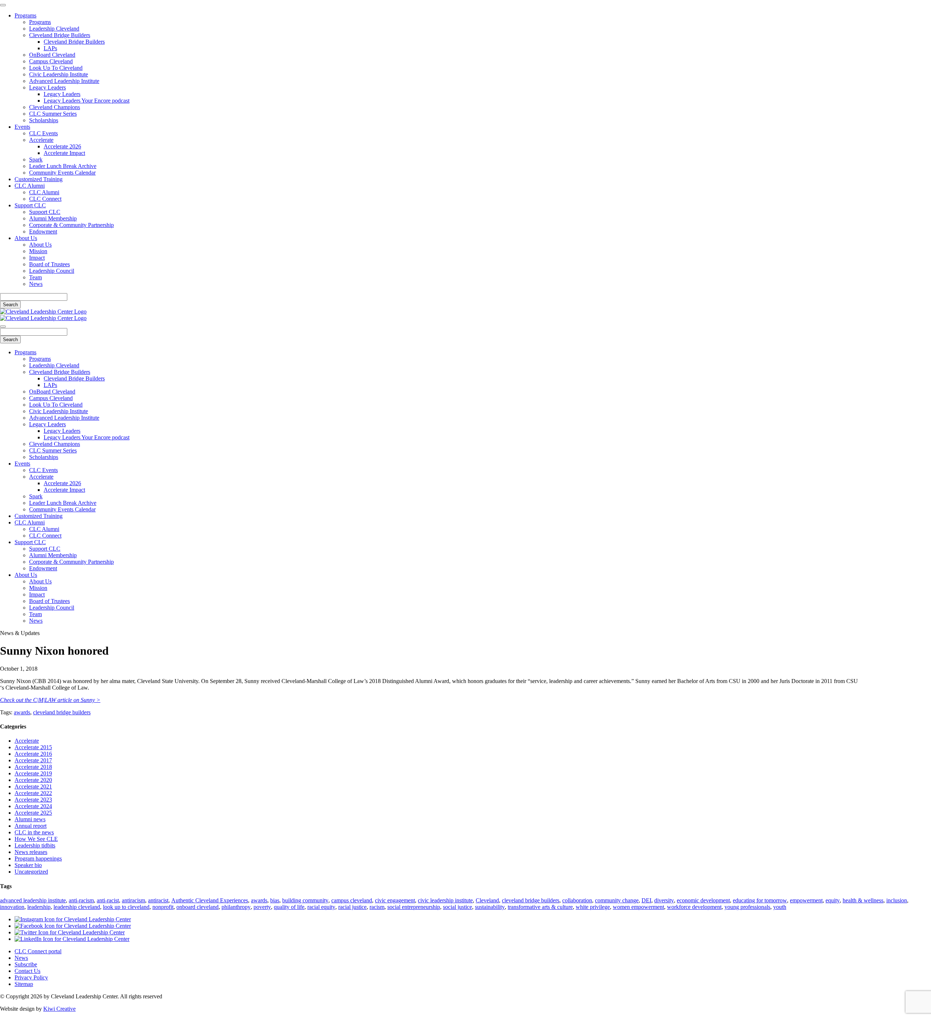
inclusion (896, 900)
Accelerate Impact (64, 153)
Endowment (43, 231)
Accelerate (41, 140)
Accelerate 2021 (33, 786)
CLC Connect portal (38, 951)
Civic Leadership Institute (58, 74)
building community (305, 900)
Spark (36, 159)
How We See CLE (36, 839)
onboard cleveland (197, 907)
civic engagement (395, 900)
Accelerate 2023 (33, 800)
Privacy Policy (31, 977)
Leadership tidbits (35, 845)
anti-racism (81, 900)
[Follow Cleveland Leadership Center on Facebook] (73, 926)
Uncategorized (31, 872)
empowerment (806, 900)
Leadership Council (51, 271)
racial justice (352, 907)
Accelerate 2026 (62, 146)
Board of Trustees (49, 264)
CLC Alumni (30, 186)
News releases (31, 852)
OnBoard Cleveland (52, 55)
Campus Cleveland (51, 61)
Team (35, 277)
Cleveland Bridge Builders (59, 35)
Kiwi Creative (59, 1009)
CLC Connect (45, 199)
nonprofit (162, 907)
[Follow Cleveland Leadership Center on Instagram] (73, 919)
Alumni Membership (53, 218)
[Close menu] (3, 5)
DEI (646, 900)
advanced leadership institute (33, 900)
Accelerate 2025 (33, 813)
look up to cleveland (126, 907)
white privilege (593, 907)
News (36, 284)
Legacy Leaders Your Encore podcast (86, 100)
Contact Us (27, 971)
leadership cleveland (76, 907)
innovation (12, 907)
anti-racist (108, 900)
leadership (39, 907)
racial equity (321, 907)
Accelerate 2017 (33, 760)
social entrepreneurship (413, 907)
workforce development (694, 907)
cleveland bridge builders (62, 712)
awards (22, 712)
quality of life (289, 907)
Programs (25, 15)
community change (617, 900)
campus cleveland (351, 900)
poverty (262, 907)
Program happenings (38, 858)
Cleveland (487, 900)
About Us (26, 238)
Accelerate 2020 (33, 780)
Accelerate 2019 (33, 773)
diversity (664, 900)
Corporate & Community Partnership (71, 225)
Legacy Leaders (47, 87)
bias (274, 900)
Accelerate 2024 (33, 806)
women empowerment (638, 907)
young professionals (747, 907)
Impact (37, 258)
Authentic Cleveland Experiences (209, 900)
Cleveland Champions (54, 107)
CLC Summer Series (53, 114)
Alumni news (30, 819)
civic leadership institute (445, 900)
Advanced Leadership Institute (64, 81)
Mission (38, 251)
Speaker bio (28, 865)
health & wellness (863, 900)
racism (376, 907)
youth (779, 907)
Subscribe (26, 964)
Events (22, 127)
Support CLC (30, 205)
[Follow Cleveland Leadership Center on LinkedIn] (72, 939)
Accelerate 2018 (33, 767)
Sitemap (24, 984)
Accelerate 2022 (33, 793)
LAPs (50, 48)
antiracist (158, 900)
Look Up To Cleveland (56, 68)
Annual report (31, 826)
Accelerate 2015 (33, 747)
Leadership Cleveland (54, 28)
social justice (457, 907)
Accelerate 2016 (33, 754)
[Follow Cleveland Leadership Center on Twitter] (70, 932)
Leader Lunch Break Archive (62, 166)
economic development (703, 900)
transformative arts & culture (540, 907)
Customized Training (39, 179)
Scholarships (43, 120)
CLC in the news (34, 832)
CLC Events (43, 133)
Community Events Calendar (62, 172)
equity (833, 900)
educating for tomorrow (760, 900)
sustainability (490, 907)
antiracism (133, 900)
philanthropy (236, 907)
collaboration (577, 900)
